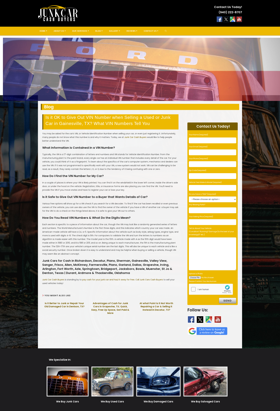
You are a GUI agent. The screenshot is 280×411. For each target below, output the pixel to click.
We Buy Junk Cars (67, 401)
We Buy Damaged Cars (158, 401)
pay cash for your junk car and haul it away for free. (108, 279)
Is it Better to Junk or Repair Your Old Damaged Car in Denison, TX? (64, 305)
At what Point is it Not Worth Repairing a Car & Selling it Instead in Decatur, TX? (156, 307)
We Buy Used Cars (112, 401)
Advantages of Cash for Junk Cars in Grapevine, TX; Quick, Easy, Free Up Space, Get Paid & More (110, 308)
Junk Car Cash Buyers (135, 137)
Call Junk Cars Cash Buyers (149, 279)
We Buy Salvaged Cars (205, 401)
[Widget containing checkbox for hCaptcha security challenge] (211, 289)
